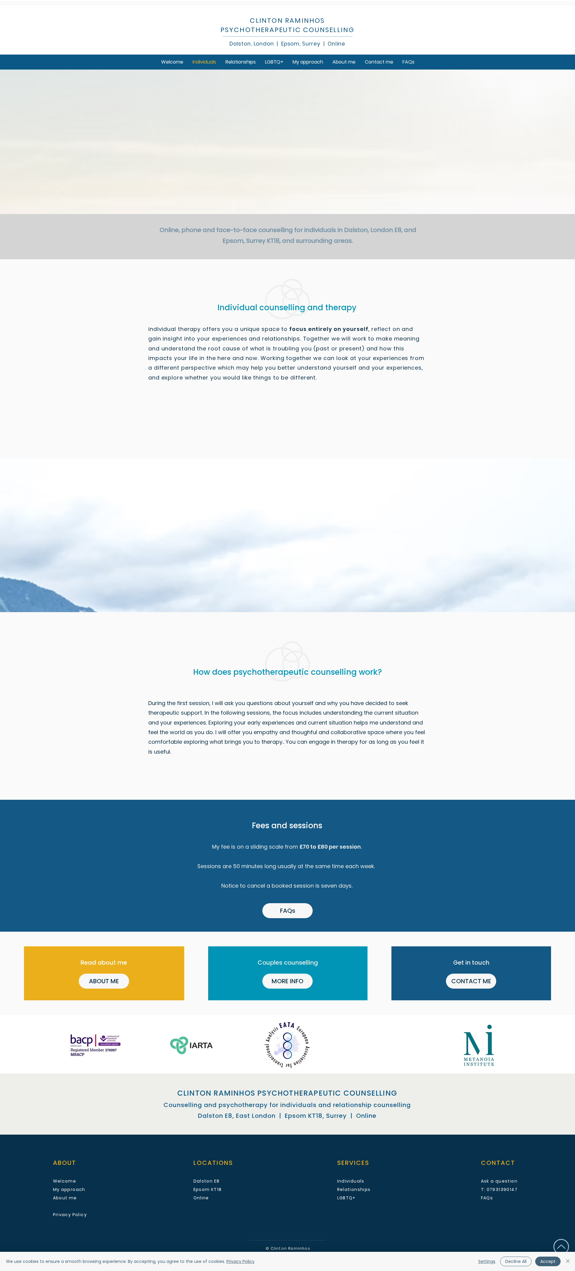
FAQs (487, 1198)
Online (335, 43)
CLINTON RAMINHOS (287, 20)
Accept (548, 1261)
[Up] (561, 1247)
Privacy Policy (240, 1261)
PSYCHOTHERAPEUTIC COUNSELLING (287, 29)
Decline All (515, 1261)
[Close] (567, 1261)
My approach (69, 1189)
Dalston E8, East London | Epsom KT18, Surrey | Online (287, 1116)
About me (65, 1198)
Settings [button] (486, 1261)
